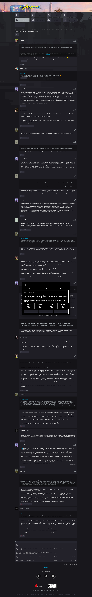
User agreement (42, 590)
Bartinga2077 (23, 220)
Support (33, 0)
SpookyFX (22, 508)
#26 (74, 142)
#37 (74, 430)
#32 (74, 258)
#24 (74, 110)
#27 (74, 159)
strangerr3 (22, 430)
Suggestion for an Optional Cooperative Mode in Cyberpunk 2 (32, 556)
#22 (74, 68)
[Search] (16, 34)
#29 (74, 200)
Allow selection (46, 311)
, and (26, 229)
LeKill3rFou (22, 40)
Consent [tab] (30, 288)
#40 (74, 508)
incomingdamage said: (23, 180)
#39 (74, 471)
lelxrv (21, 337)
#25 (74, 130)
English (46, 567)
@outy (22, 448)
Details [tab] (46, 288)
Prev (16, 538)
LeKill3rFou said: (22, 73)
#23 (74, 89)
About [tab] (61, 288)
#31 (74, 234)
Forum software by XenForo (46, 595)
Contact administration (36, 590)
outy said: (21, 146)
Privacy (47, 590)
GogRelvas (22, 141)
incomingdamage (24, 89)
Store (29, 0)
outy (21, 130)
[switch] (40, 307)
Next (24, 538)
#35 (74, 356)
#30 (74, 220)
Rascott (21, 68)
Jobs (26, 0)
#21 (74, 41)
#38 (74, 445)
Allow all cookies (61, 311)
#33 (74, 283)
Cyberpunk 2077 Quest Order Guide (26, 560)
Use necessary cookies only (31, 311)
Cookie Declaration (52, 590)
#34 (74, 337)
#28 (74, 176)
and (25, 137)
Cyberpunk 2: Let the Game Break (26, 545)
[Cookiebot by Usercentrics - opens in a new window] (63, 285)
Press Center (57, 590)
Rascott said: (22, 45)
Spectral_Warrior (24, 110)
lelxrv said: (22, 360)
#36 (74, 394)
